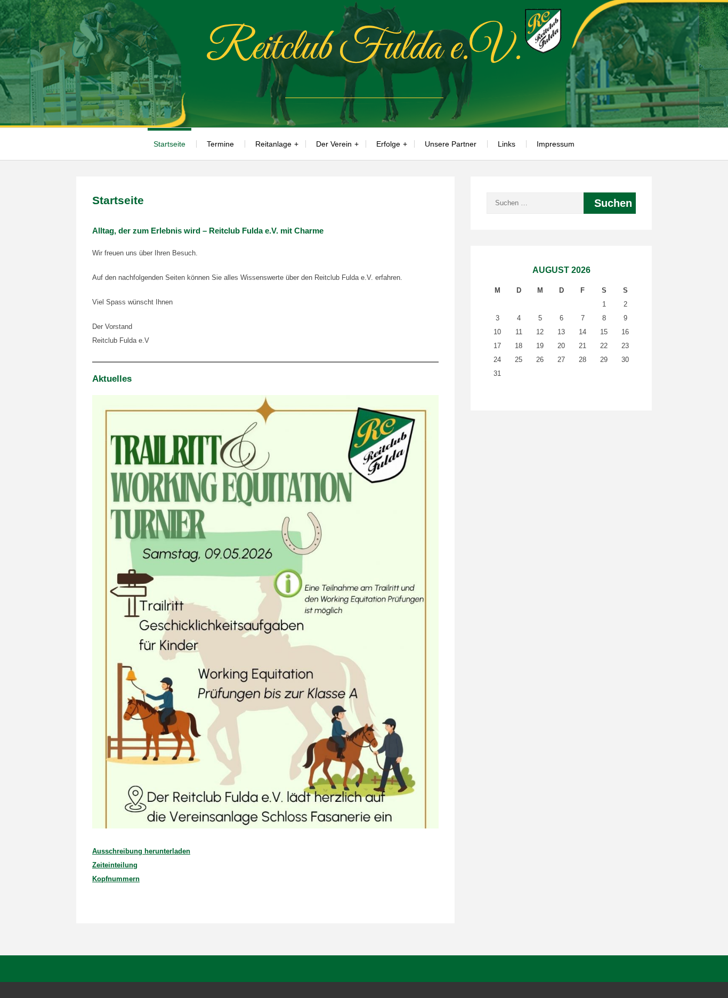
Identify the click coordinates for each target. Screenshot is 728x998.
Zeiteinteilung (114, 865)
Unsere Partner (450, 144)
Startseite (169, 144)
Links (506, 144)
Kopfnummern (116, 879)
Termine (220, 144)
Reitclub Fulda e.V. (364, 48)
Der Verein (334, 144)
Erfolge (388, 144)
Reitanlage (273, 144)
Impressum (556, 144)
